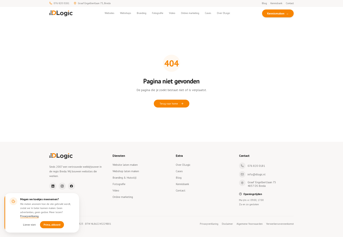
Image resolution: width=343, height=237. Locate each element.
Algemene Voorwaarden (250, 223)
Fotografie (157, 13)
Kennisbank (276, 3)
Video (172, 13)
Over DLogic (223, 13)
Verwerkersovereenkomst (280, 223)
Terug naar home (169, 103)
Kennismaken (278, 13)
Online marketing (190, 13)
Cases (208, 13)
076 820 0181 (61, 3)
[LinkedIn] (52, 186)
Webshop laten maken (126, 171)
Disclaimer (227, 223)
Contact (290, 3)
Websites (109, 13)
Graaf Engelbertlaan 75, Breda (94, 3)
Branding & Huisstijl (124, 177)
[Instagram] (62, 186)
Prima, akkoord (52, 224)
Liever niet (29, 224)
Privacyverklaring (29, 216)
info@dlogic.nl (256, 174)
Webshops (125, 13)
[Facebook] (71, 186)
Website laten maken (125, 164)
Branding (141, 13)
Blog (264, 3)
